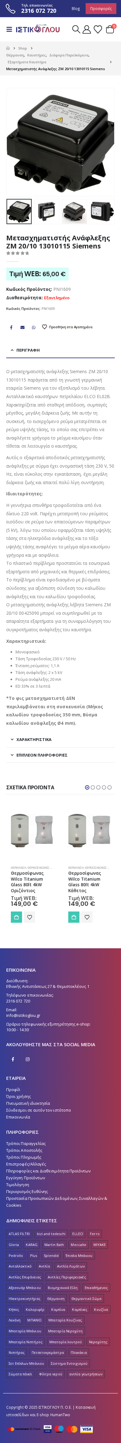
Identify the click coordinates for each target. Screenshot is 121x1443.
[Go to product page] (31, 830)
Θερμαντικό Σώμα (86, 1298)
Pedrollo (16, 1255)
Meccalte (78, 1244)
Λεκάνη (14, 1320)
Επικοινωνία (18, 1117)
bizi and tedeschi (51, 1233)
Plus (33, 1255)
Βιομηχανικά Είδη (63, 1287)
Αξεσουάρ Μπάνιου (25, 1287)
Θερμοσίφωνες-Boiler (44, 868)
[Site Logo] (38, 29)
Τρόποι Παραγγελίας (26, 1143)
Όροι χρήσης (18, 1096)
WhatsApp (34, 327)
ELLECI (77, 1233)
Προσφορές (101, 8)
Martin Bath (54, 1244)
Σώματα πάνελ (20, 1374)
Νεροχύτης (98, 1342)
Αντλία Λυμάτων (71, 1266)
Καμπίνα (58, 1309)
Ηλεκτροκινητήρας (24, 1298)
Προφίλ (13, 1089)
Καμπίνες (79, 1309)
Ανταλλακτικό (20, 1266)
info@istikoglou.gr (23, 1015)
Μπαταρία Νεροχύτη (65, 1331)
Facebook (11, 327)
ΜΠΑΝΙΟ (34, 1320)
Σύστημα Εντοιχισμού (69, 1363)
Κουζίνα (101, 1309)
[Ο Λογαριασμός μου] (87, 29)
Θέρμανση (18, 868)
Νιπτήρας (17, 1352)
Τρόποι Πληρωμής (23, 1157)
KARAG (31, 1244)
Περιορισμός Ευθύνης (27, 1191)
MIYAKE (99, 1244)
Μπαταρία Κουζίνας (65, 1320)
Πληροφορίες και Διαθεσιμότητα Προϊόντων (48, 1171)
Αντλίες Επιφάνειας (25, 1277)
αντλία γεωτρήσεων (85, 1374)
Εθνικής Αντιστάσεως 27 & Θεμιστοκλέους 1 (47, 986)
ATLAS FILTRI (19, 1233)
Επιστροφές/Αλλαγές (26, 1164)
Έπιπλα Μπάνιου (78, 1255)
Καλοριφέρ (35, 1309)
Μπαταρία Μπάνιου (25, 1331)
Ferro (94, 1233)
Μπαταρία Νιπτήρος (26, 1342)
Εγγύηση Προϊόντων (25, 1178)
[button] (11, 29)
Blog (76, 8)
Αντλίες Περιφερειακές (67, 1277)
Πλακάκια (79, 1352)
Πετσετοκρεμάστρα (48, 1352)
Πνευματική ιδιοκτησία (28, 1103)
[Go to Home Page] (8, 48)
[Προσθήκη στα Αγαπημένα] (29, 917)
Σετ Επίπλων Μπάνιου (26, 1363)
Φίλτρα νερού (50, 1374)
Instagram (27, 1059)
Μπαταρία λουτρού (65, 1342)
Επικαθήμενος (96, 1287)
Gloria (14, 1244)
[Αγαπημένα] (98, 29)
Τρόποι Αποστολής (24, 1150)
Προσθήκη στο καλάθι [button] (16, 917)
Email (22, 327)
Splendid (51, 1255)
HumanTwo (60, 1414)
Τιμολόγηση (17, 1184)
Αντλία (44, 1266)
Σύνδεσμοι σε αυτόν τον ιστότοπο (38, 1110)
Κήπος (14, 1309)
